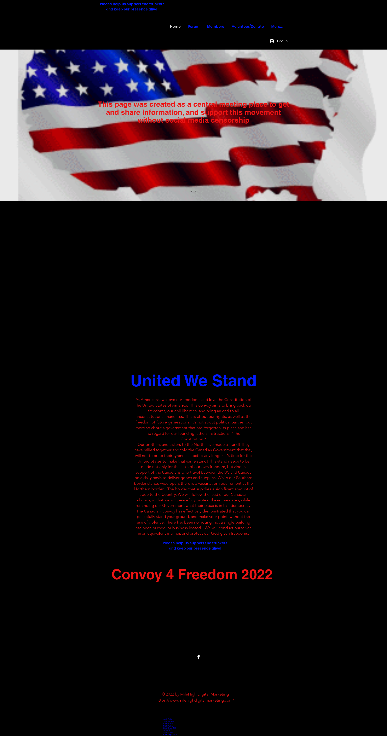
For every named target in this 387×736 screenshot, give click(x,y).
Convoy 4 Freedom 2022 (128, 30)
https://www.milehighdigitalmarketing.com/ (195, 700)
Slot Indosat (169, 721)
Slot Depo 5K (169, 728)
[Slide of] (191, 191)
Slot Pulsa (168, 724)
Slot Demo (168, 732)
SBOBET (167, 730)
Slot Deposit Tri (170, 735)
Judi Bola (167, 719)
